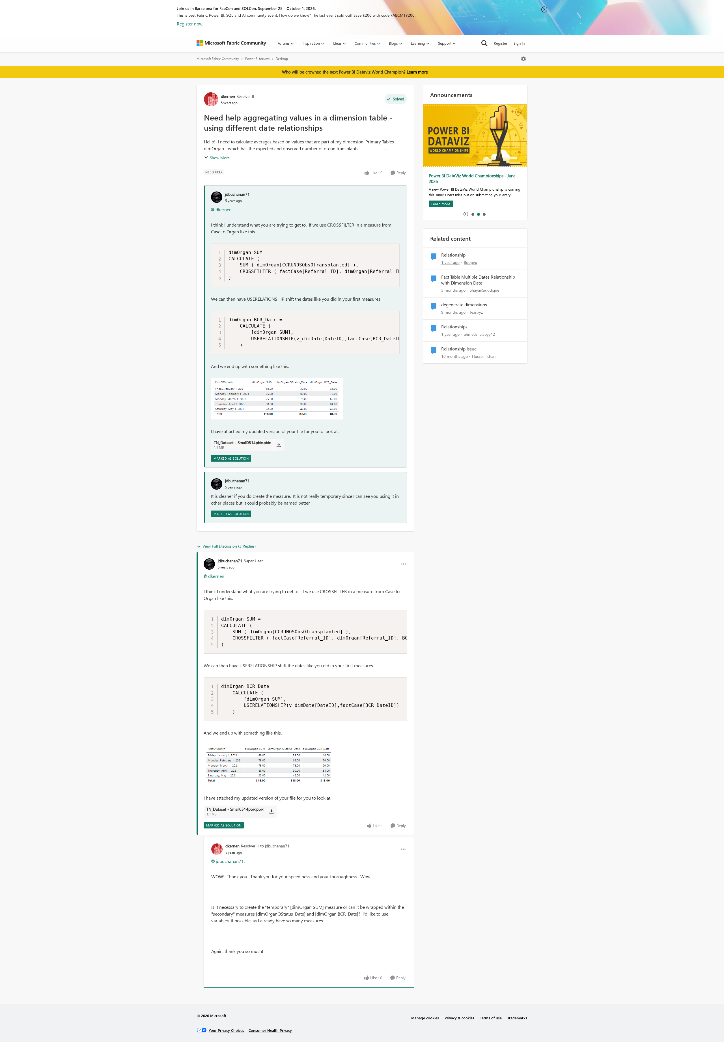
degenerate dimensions (464, 304)
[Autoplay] (465, 214)
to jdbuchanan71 (275, 846)
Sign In (519, 43)
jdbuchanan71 (237, 194)
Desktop (282, 59)
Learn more (417, 72)
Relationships (454, 327)
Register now (189, 24)
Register (500, 43)
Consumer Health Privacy (270, 1030)
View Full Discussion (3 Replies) (229, 546)
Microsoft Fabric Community (218, 59)
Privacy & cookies (459, 1017)
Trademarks (517, 1017)
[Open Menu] (523, 59)
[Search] (484, 43)
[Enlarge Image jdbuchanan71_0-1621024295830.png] (277, 398)
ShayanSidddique (484, 290)
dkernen (228, 96)
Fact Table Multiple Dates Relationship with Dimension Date (478, 280)
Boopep (470, 262)
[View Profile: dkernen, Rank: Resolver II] (211, 99)
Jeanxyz (476, 312)
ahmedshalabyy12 (479, 334)
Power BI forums (257, 59)
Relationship (453, 255)
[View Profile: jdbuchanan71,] (216, 197)
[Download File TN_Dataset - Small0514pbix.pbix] (278, 445)
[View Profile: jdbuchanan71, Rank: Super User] (209, 564)
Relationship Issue (459, 349)
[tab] (472, 214)
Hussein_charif (484, 356)
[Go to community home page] (231, 43)
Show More (220, 157)
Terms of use (491, 1017)
